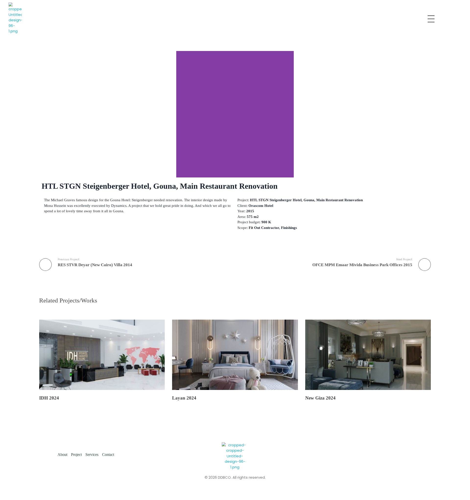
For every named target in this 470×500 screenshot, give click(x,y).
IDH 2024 (49, 397)
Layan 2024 (184, 397)
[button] (181, 114)
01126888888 (299, 18)
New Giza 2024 (320, 397)
